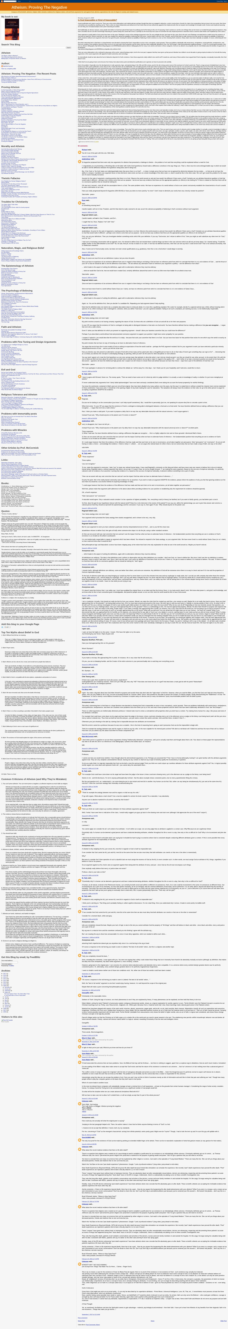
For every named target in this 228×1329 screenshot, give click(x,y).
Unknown (85, 1101)
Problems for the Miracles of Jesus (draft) (13, 452)
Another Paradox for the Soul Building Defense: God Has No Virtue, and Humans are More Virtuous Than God (32, 374)
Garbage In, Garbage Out (8, 241)
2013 (5, 978)
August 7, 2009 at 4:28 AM (89, 584)
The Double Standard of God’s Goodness (13, 384)
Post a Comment (82, 1317)
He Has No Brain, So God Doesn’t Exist (12, 140)
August (7, 992)
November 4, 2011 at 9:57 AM (90, 1041)
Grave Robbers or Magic (8, 237)
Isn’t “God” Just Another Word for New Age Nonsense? (16, 319)
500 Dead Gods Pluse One (8, 102)
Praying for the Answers (8, 154)
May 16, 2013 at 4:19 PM (89, 1135)
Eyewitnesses (5, 208)
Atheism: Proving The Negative (39, 7)
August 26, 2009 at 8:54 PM (90, 734)
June (6, 998)
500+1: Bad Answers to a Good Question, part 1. (15, 104)
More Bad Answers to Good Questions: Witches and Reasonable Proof (21, 216)
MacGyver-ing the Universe (9, 347)
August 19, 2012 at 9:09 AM (90, 1057)
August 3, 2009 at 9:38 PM (89, 197)
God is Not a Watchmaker (8, 363)
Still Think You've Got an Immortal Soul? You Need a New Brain (19, 416)
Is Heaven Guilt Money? (8, 386)
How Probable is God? (7, 356)
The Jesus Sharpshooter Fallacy (10, 185)
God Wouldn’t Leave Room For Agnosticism (13, 132)
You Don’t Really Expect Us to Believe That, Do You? (16, 240)
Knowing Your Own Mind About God (11, 315)
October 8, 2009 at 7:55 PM (90, 1026)
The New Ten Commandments (10, 162)
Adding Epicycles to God (8, 258)
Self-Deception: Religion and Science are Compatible (16, 259)
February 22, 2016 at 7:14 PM (90, 1259)
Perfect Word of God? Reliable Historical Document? (16, 234)
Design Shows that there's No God (11, 354)
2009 (5, 985)
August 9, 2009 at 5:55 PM (89, 626)
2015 (5, 975)
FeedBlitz (11, 965)
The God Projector (6, 305)
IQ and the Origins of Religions (10, 295)
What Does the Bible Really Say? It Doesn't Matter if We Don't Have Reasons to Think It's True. (28, 214)
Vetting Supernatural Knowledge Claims (12, 251)
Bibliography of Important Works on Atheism (13, 58)
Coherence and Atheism (8, 138)
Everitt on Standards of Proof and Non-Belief (13, 120)
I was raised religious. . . (8, 188)
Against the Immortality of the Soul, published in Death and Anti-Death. (21, 453)
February (7, 1005)
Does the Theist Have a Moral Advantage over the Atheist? (17, 172)
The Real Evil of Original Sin (9, 227)
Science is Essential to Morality (10, 152)
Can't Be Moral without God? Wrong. (11, 149)
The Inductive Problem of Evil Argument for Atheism (15, 388)
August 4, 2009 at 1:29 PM (89, 277)
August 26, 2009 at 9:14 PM (90, 748)
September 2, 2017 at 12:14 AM (91, 1314)
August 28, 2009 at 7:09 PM (90, 816)
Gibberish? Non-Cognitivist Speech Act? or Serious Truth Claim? (19, 334)
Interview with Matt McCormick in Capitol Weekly (15, 465)
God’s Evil (4, 376)
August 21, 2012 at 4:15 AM (90, 1098)
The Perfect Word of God (8, 221)
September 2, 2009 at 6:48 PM (90, 937)
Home (152, 1321)
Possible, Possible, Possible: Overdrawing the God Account (18, 194)
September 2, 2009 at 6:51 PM (90, 950)
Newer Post (81, 1321)
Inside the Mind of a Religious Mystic (11, 296)
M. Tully (84, 374)
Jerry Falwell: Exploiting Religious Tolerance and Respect (17, 404)
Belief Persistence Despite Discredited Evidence (14, 186)
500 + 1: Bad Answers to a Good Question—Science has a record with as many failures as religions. (29, 105)
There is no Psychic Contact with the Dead (13, 423)
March (6, 1003)
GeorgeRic (85, 993)
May (6, 1000)
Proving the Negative (7, 141)
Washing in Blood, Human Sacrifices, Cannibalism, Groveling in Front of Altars (23, 230)
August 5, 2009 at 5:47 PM (89, 393)
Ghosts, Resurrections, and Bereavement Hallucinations (17, 293)
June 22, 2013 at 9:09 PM (89, 1144)
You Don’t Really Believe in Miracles (11, 441)
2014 (5, 977)
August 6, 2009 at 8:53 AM (89, 564)
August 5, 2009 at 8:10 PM (89, 508)
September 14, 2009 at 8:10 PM (91, 973)
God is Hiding (5, 101)
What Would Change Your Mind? (10, 112)
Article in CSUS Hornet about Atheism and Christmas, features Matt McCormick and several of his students (31, 468)
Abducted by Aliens (6, 220)
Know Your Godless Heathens (9, 94)
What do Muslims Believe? (8, 78)
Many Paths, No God (7, 122)
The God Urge (5, 322)
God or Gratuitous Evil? (8, 382)
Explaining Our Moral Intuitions (10, 157)
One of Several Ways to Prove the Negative (13, 124)
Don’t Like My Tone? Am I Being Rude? (12, 401)
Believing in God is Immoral (9, 170)
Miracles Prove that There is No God (11, 443)
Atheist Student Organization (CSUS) (11, 464)
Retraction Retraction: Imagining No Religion (13, 397)
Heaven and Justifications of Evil (10, 189)
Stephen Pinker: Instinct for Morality (11, 166)
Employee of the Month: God (9, 419)
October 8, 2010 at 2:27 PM (90, 1035)
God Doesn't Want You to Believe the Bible (13, 218)
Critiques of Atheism (7, 110)
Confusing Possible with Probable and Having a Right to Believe (19, 196)
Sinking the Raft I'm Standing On (10, 277)
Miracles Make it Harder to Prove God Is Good (14, 440)
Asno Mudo (86, 1053)
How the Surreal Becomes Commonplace (13, 312)
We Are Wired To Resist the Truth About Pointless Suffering (17, 316)
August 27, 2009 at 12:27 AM (90, 768)
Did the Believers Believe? (8, 231)
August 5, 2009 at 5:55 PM (89, 418)
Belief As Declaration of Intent (9, 284)
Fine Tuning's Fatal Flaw (8, 357)
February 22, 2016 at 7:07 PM (90, 1201)
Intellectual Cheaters (7, 118)
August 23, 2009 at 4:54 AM (90, 699)
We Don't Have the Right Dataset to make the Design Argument (19, 364)
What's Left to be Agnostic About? (10, 91)
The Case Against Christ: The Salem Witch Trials (17, 994)
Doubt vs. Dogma (6, 253)
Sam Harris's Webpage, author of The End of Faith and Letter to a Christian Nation (24, 474)
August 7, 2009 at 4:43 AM (89, 595)
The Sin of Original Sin (7, 226)
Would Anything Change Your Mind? (11, 300)
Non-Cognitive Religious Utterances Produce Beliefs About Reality (19, 306)
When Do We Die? (6, 418)
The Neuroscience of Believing (10, 256)
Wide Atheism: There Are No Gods (11, 134)
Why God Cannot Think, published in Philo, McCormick (16, 469)
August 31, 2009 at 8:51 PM (90, 906)
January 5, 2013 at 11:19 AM (90, 1115)
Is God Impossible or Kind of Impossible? (97, 20)
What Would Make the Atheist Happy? (12, 389)
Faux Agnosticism (6, 274)
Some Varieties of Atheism (8, 117)
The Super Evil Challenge (8, 385)
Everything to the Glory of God (9, 195)
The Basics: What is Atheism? (9, 55)
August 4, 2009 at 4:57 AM (89, 212)
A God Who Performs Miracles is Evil (11, 433)
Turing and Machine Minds (8, 82)
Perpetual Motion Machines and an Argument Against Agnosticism (19, 92)
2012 (5, 980)
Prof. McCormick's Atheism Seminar (11, 472)
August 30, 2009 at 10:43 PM (90, 843)
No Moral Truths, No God (8, 163)
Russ (84, 200)
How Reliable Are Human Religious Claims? (13, 181)
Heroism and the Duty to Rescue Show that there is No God (18, 159)
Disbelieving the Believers (8, 224)
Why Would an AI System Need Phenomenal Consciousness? (18, 76)
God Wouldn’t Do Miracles (8, 434)
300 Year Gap (5, 238)
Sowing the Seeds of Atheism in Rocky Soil (13, 271)
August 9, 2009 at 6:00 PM (89, 637)
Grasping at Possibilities (8, 275)
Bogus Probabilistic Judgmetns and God (12, 360)
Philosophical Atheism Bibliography (11, 98)
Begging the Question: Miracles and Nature (13, 438)
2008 (5, 1008)
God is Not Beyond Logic (8, 270)
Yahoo (84, 1111)
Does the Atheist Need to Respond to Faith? (13, 332)
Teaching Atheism (6, 108)
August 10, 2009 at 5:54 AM (90, 652)
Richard (84, 150)
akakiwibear (86, 159)
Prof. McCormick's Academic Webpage (12, 471)
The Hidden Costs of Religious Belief (11, 309)
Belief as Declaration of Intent (9, 273)
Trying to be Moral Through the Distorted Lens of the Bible (17, 167)
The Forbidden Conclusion (8, 303)
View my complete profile (8, 68)
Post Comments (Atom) (93, 1324)
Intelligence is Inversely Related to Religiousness (15, 299)
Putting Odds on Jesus (7, 211)
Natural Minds (5, 182)
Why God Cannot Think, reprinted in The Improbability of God (18, 455)
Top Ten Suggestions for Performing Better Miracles (15, 437)
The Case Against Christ (8, 213)
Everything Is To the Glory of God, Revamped (14, 184)
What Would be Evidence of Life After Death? (14, 425)
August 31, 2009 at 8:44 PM (90, 893)
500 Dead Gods (5, 130)
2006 (5, 1012)
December (7, 987)
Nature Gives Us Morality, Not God (11, 153)
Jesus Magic (4, 217)
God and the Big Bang (7, 351)
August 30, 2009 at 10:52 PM (90, 875)
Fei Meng (85, 689)
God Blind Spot (5, 317)
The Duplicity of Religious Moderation (11, 400)
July (6, 997)
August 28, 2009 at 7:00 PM (90, 786)
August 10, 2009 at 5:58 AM (90, 664)
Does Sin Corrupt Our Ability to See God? (13, 313)
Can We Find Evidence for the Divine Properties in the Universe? (19, 361)
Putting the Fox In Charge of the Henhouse (13, 233)
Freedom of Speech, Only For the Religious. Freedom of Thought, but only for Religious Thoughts (28, 398)
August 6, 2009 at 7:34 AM (89, 548)
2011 (4, 982)
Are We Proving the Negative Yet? (10, 95)
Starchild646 (86, 1137)
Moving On (4, 125)
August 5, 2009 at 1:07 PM (89, 312)
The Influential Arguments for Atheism (11, 57)
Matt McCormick (88, 736)
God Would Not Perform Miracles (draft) (12, 450)
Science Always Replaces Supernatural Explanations (16, 261)
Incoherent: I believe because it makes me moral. (15, 169)
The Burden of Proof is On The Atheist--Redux (14, 137)
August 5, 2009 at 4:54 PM (89, 371)
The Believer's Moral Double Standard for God (14, 160)
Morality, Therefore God (8, 156)
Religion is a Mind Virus (8, 310)
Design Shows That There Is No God (11, 350)
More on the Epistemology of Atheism (11, 278)
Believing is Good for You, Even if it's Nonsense (14, 302)
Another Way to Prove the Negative (11, 115)
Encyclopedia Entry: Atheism (9, 100)
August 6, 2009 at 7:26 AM (89, 521)
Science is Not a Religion (8, 335)
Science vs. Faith (6, 255)
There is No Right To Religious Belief (11, 403)
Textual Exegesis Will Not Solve (10, 243)
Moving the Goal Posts (7, 121)
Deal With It (4, 127)
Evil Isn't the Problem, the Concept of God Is (13, 372)
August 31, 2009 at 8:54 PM (90, 919)
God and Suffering (6, 379)
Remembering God (6, 307)
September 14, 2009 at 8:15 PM (91, 990)
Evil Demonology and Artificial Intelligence (13, 80)
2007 (5, 1010)
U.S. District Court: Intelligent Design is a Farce (14, 344)
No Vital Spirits (5, 252)
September (8, 990)
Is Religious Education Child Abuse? (11, 406)
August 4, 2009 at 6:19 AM (89, 225)
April (6, 1002)
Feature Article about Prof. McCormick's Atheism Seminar (17, 467)
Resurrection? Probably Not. (9, 223)
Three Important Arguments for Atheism (12, 97)
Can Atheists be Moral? (7, 173)
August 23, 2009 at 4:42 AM (90, 687)
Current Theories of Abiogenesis (10, 353)
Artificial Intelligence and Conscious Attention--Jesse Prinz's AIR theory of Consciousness (26, 79)
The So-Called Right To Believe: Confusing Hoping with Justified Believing (22, 337)
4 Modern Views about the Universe (11, 349)
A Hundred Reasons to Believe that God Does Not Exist (16, 114)
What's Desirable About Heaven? (10, 228)
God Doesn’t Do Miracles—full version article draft (15, 435)
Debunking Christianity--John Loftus (11, 462)
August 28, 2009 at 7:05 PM (90, 803)
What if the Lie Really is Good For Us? (12, 320)
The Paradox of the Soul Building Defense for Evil (15, 381)
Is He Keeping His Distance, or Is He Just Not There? (16, 131)
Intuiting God (5, 331)
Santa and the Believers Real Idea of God (13, 297)
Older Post (223, 1321)
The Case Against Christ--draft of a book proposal (15, 207)
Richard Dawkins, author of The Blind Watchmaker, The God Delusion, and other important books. (28, 475)
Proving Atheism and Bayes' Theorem (12, 107)
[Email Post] (79, 141)
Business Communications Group (10, 478)
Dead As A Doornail (6, 420)
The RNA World (5, 346)
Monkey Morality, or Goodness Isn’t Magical (13, 164)
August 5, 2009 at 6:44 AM (89, 292)
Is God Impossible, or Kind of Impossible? (13, 90)
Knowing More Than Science (9, 268)
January (7, 1006)
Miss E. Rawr (86, 1038)
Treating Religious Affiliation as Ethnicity (12, 407)
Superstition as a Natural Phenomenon (12, 477)
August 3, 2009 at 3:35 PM (89, 156)
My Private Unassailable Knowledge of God (13, 329)
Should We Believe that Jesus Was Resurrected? (15, 236)
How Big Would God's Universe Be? (11, 359)
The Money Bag (5, 206)
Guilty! (3, 210)
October (7, 989)
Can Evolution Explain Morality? (10, 150)
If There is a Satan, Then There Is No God (13, 378)
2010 (5, 984)
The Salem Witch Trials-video (9, 204)
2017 (5, 973)
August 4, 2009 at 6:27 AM (89, 252)
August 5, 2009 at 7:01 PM (89, 450)
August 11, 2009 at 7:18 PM (90, 674)
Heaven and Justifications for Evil (10, 375)
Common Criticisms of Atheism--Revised (12, 111)
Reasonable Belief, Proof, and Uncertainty (13, 128)
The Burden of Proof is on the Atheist (11, 135)
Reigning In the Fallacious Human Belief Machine (15, 192)
